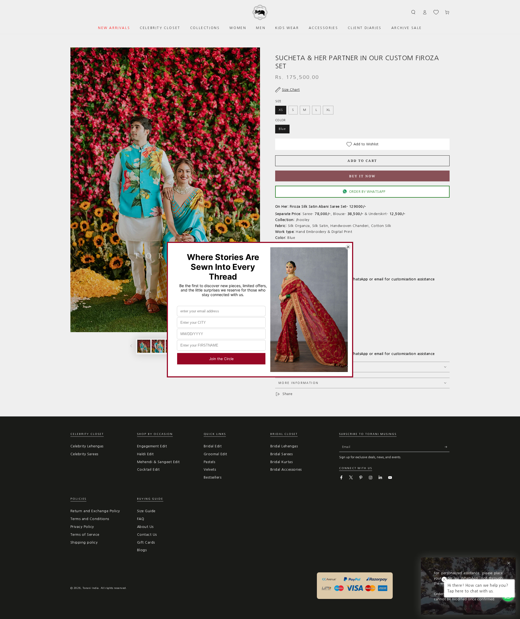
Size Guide (146, 511)
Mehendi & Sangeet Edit (158, 462)
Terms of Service (84, 534)
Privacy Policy (82, 526)
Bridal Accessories (286, 469)
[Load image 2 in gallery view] (158, 346)
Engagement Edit (152, 446)
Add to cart (362, 160)
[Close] (509, 563)
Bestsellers (212, 477)
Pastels (209, 462)
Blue (282, 128)
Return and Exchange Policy (95, 511)
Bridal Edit (213, 446)
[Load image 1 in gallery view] (143, 346)
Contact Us (147, 534)
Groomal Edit (215, 454)
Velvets (210, 469)
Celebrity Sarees (84, 454)
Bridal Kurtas (281, 462)
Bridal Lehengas (284, 446)
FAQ (140, 519)
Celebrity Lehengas (86, 446)
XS (281, 109)
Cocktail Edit (148, 469)
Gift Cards (146, 542)
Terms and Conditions (89, 519)
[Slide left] (131, 346)
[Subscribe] (447, 447)
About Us (145, 526)
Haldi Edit (145, 454)
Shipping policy (84, 542)
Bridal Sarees (281, 454)
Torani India (91, 588)
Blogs (142, 550)
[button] (413, 12)
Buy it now (362, 176)
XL (328, 109)
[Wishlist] (436, 12)
